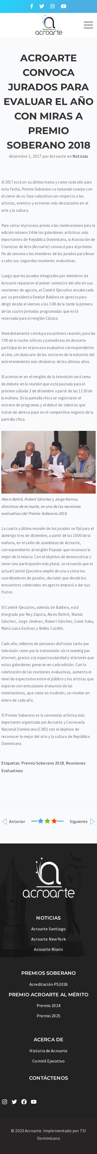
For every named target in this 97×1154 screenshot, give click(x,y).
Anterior (16, 821)
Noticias (80, 156)
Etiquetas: (11, 763)
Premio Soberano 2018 (42, 763)
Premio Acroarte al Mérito (48, 995)
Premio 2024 (48, 1005)
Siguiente (79, 821)
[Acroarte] (38, 24)
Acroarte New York (48, 939)
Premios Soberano (48, 973)
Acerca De (48, 1040)
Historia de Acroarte (48, 1050)
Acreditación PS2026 (48, 984)
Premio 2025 (48, 1015)
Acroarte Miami (48, 949)
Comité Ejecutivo (48, 1061)
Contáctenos (48, 1078)
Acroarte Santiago (48, 928)
